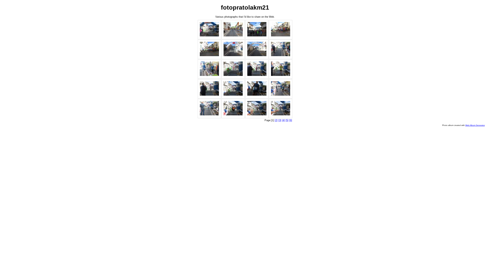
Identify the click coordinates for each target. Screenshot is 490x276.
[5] (287, 120)
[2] (276, 120)
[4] (283, 120)
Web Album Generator (475, 125)
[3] (279, 120)
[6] (290, 120)
